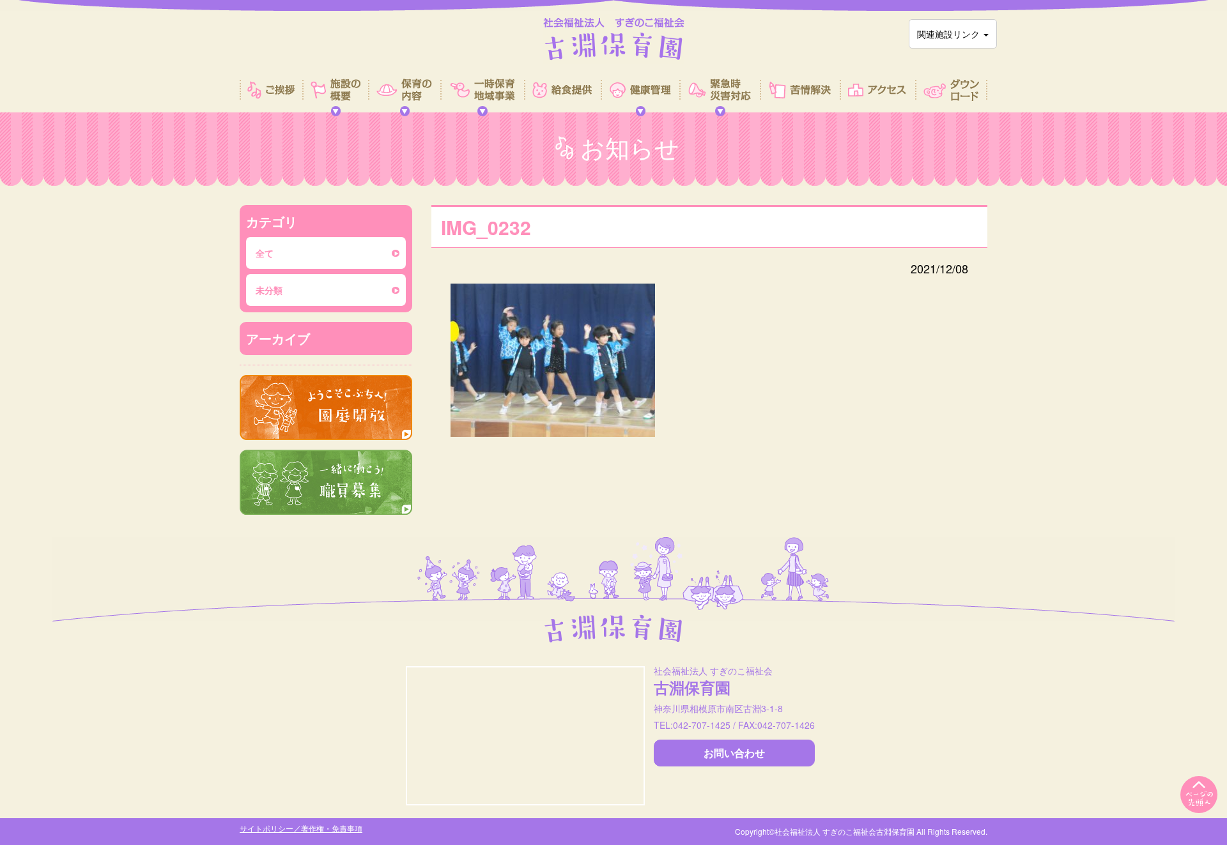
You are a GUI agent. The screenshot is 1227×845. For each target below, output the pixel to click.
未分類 (269, 290)
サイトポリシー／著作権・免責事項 (301, 828)
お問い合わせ (734, 752)
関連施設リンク (949, 33)
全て (265, 253)
